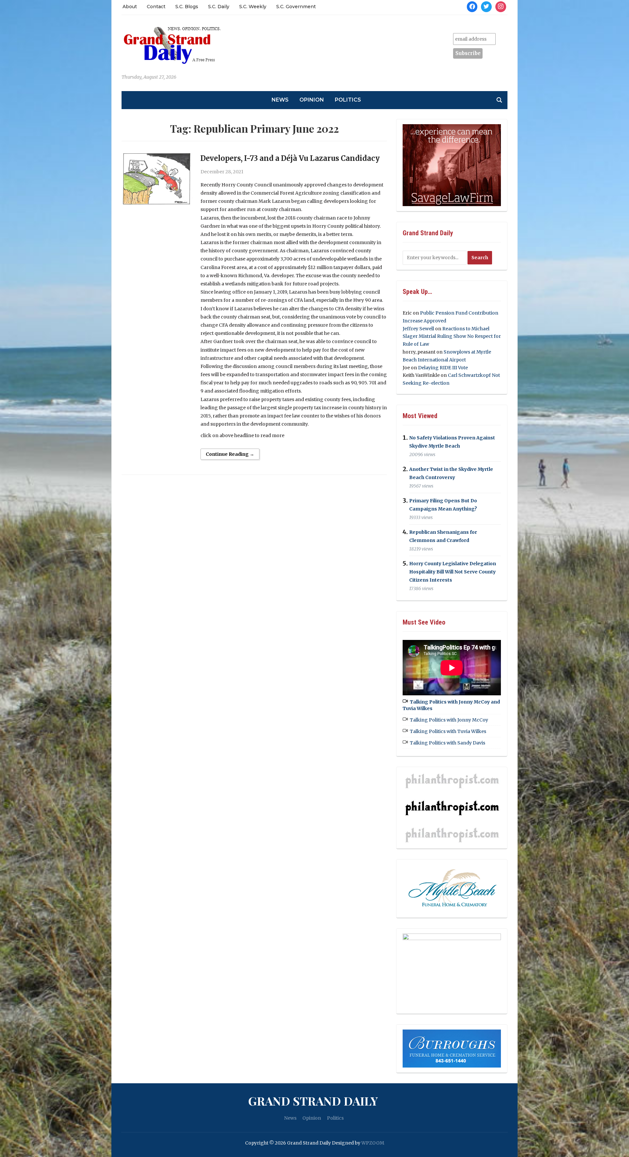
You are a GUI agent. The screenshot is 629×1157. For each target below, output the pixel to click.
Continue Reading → (230, 454)
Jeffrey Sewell (418, 329)
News (280, 100)
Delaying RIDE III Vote (443, 368)
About (130, 7)
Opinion (311, 100)
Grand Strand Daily (313, 1101)
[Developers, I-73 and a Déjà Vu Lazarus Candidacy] (157, 179)
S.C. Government (296, 7)
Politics (348, 100)
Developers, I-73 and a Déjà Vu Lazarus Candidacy (290, 158)
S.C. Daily (218, 7)
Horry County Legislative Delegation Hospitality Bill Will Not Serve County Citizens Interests (452, 572)
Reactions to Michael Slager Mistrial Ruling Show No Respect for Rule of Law (452, 336)
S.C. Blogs (186, 7)
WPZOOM (372, 1143)
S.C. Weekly (252, 7)
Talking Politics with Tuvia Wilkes (448, 731)
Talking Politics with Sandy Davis (447, 743)
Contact (156, 7)
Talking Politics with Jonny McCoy (449, 720)
